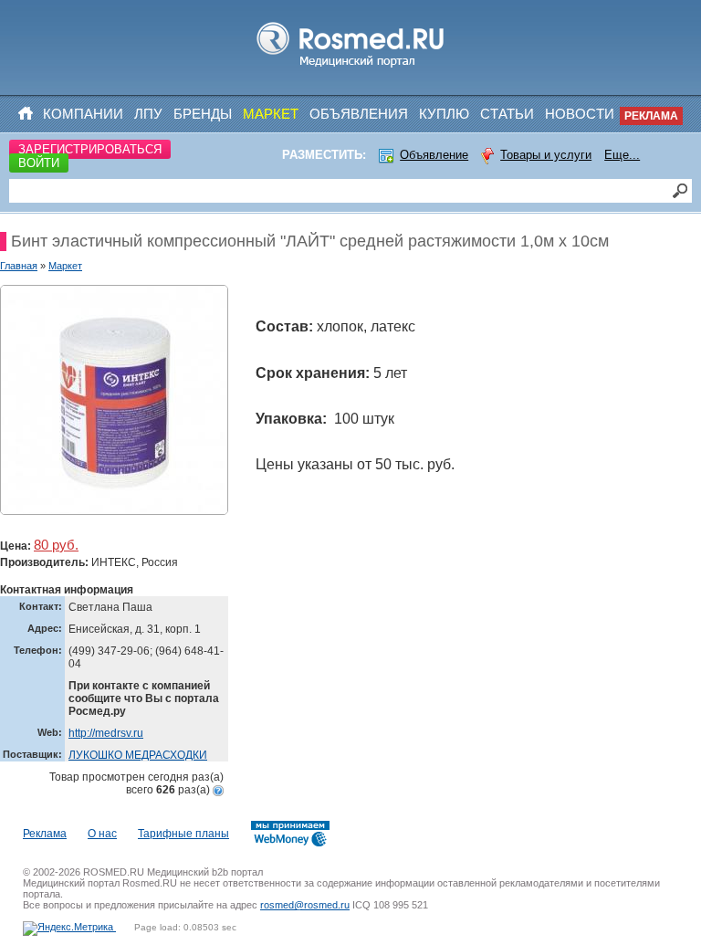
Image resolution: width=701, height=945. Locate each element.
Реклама (651, 116)
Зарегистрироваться (90, 149)
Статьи (507, 113)
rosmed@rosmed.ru (305, 904)
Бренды (202, 113)
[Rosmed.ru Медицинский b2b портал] (351, 67)
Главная (18, 265)
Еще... (622, 155)
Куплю (444, 113)
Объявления (358, 113)
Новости (579, 113)
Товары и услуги (545, 155)
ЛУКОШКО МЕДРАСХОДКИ (137, 755)
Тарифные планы (183, 833)
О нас (102, 833)
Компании (83, 113)
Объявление (434, 155)
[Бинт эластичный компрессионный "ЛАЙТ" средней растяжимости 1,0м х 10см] (114, 400)
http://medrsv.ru (105, 733)
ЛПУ (148, 113)
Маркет (270, 113)
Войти (38, 163)
